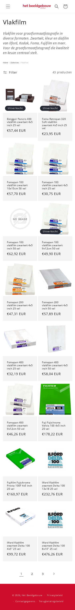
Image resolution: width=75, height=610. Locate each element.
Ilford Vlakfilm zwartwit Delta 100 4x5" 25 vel (18, 546)
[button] (8, 6)
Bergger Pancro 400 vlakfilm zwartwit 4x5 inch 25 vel (20, 122)
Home (5, 62)
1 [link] (21, 574)
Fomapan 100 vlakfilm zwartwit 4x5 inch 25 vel (55, 185)
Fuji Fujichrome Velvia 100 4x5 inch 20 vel (53, 425)
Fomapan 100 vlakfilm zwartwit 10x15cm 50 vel (17, 185)
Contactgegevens (25, 601)
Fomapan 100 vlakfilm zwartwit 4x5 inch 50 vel (20, 245)
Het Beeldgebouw (32, 595)
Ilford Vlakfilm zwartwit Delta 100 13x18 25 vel (53, 485)
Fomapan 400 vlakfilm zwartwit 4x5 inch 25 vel (20, 365)
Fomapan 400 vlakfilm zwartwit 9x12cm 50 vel (17, 425)
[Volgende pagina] (53, 573)
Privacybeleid (55, 595)
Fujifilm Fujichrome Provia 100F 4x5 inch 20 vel (19, 485)
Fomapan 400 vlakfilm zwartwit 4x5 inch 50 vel (55, 365)
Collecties (15, 62)
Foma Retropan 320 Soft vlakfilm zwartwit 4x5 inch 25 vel (54, 123)
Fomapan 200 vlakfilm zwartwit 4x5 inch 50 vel (55, 305)
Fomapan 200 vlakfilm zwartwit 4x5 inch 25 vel (20, 305)
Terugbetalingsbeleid (51, 601)
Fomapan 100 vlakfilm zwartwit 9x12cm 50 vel (52, 245)
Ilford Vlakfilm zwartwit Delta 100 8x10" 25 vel (53, 546)
